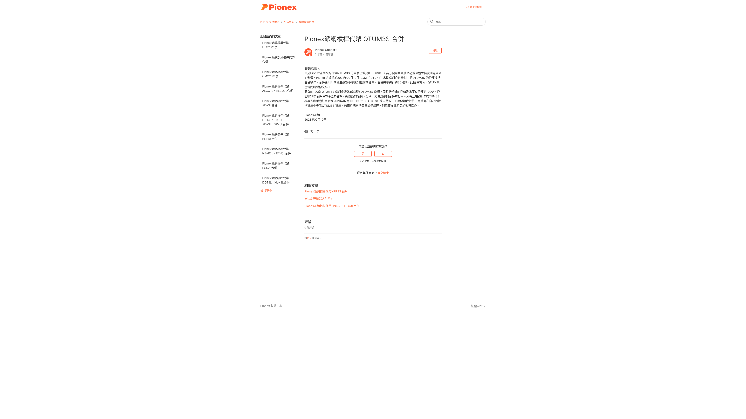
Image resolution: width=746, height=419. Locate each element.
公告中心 (289, 21)
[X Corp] (312, 131)
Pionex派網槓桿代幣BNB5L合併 (275, 136)
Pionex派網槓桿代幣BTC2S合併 (275, 45)
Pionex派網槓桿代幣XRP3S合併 (325, 191)
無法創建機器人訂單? (318, 199)
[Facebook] (306, 131)
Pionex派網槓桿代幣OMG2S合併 (275, 74)
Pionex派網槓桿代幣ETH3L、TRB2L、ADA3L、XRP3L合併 (275, 120)
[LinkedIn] (317, 131)
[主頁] (278, 6)
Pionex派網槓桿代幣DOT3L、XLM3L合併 (275, 180)
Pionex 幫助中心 (269, 21)
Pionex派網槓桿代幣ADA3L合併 (275, 103)
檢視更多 (266, 190)
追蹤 (435, 50)
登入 (309, 238)
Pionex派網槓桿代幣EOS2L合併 (275, 166)
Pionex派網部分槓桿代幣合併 (278, 59)
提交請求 (383, 173)
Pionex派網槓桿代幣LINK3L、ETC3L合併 (331, 206)
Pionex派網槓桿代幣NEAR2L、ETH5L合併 (276, 151)
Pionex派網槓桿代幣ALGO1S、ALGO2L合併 (277, 89)
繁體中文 (477, 306)
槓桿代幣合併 (306, 21)
